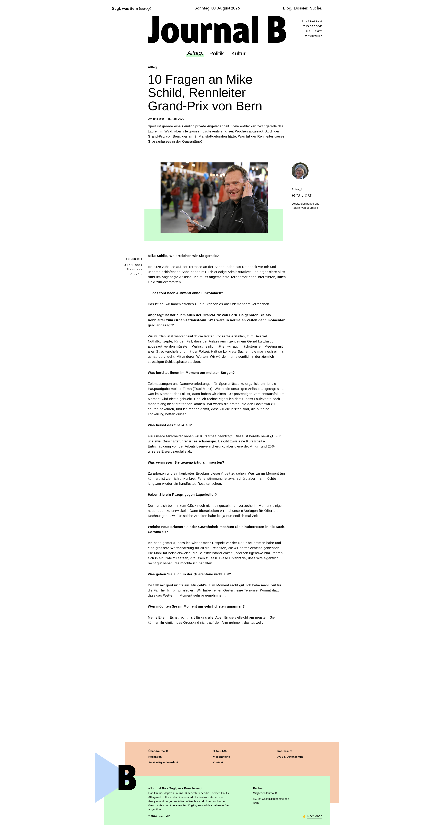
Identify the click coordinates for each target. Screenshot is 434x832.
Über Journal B (158, 751)
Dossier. (301, 8)
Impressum (284, 751)
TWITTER (136, 269)
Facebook (314, 26)
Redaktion (155, 757)
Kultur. (239, 53)
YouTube (315, 36)
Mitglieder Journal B (265, 793)
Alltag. (195, 53)
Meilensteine (221, 757)
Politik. (217, 53)
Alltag (152, 67)
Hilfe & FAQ (220, 751)
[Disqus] (217, 687)
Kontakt (218, 762)
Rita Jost (158, 119)
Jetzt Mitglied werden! (163, 762)
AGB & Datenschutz (290, 757)
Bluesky (315, 31)
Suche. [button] (316, 8)
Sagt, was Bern (131, 9)
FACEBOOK (134, 265)
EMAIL (138, 274)
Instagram (313, 21)
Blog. (287, 8)
